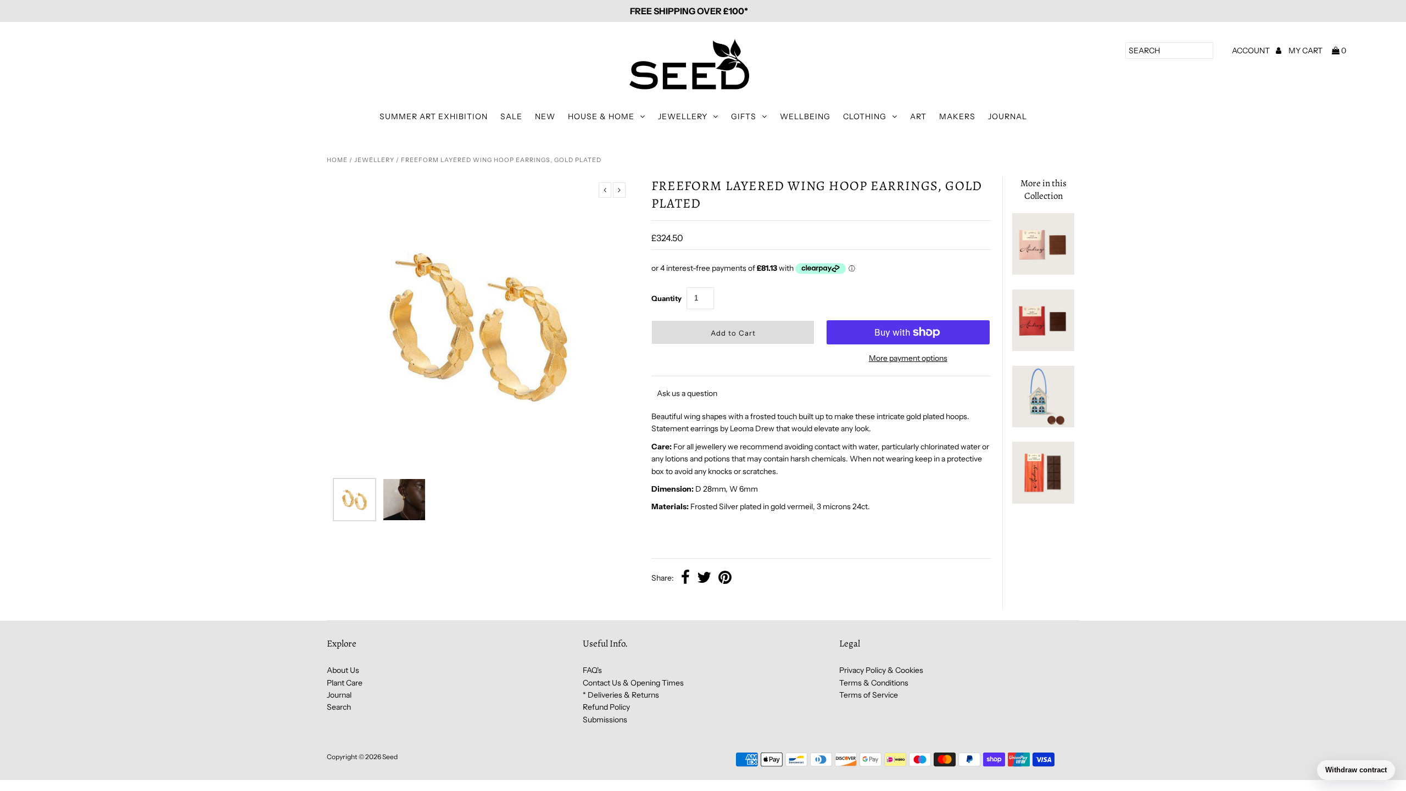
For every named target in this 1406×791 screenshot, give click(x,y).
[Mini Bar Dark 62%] (1043, 348)
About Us (343, 670)
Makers (957, 116)
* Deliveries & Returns (621, 695)
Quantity (666, 298)
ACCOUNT (1251, 50)
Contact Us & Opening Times (633, 683)
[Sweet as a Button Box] (1043, 425)
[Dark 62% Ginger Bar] (1043, 501)
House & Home (601, 116)
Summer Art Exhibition (434, 116)
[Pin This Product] (725, 578)
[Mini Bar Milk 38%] (1043, 272)
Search (339, 707)
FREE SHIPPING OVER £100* (689, 10)
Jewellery (682, 116)
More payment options (908, 358)
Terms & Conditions (873, 683)
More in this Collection (1043, 189)
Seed (390, 757)
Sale (511, 116)
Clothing (864, 116)
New (545, 116)
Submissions (605, 720)
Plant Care (344, 683)
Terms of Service (868, 695)
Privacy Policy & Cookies (881, 670)
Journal (1007, 116)
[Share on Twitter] (704, 578)
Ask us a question (687, 393)
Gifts (743, 116)
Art (918, 116)
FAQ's (592, 670)
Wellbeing (805, 116)
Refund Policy (606, 707)
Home (337, 160)
